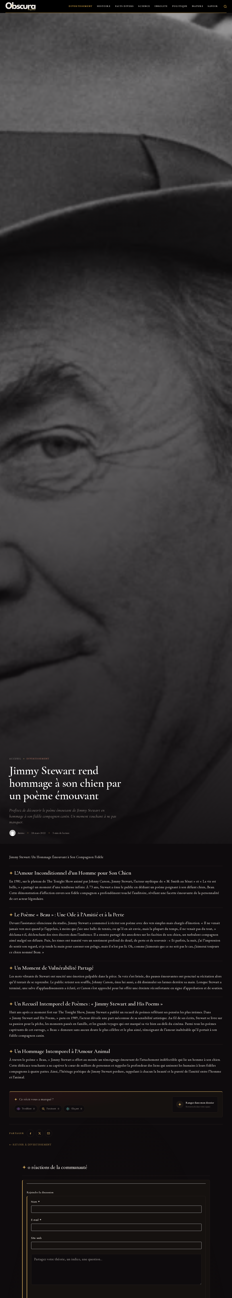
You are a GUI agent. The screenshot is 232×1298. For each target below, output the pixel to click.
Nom (35, 1202)
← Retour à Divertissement (30, 1144)
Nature (197, 6)
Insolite (161, 6)
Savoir (213, 6)
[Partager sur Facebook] (30, 1133)
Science (144, 6)
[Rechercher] (225, 6)
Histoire (104, 6)
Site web (36, 1238)
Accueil (15, 758)
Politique (179, 6)
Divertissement (80, 6)
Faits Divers (124, 6)
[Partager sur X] (39, 1133)
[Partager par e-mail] (48, 1133)
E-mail (36, 1220)
